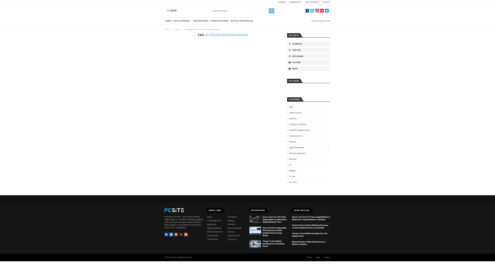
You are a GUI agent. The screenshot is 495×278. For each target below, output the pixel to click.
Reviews (293, 159)
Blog (291, 107)
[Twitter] (312, 10)
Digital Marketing (182, 21)
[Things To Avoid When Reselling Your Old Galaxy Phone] (255, 244)
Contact (326, 2)
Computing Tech (214, 220)
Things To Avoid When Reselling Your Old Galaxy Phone (273, 243)
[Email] (327, 10)
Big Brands (211, 224)
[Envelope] (186, 234)
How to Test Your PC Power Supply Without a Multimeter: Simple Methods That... (275, 219)
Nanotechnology (234, 228)
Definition (232, 224)
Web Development (201, 21)
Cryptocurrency (312, 2)
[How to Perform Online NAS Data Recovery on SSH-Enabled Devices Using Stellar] (255, 230)
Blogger (292, 170)
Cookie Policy (212, 239)
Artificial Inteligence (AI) (241, 21)
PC (290, 164)
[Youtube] (322, 10)
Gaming (168, 21)
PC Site (292, 176)
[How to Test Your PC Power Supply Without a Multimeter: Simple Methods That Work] (255, 220)
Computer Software (219, 21)
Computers (232, 217)
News (209, 217)
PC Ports (293, 182)
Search (271, 10)
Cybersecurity (295, 2)
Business (281, 2)
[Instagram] (317, 10)
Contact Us (232, 239)
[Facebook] (307, 10)
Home (167, 29)
